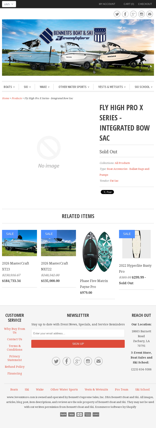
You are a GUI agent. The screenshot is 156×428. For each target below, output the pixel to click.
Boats (9, 87)
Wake (44, 87)
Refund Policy (15, 366)
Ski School (143, 87)
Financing (15, 373)
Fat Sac (114, 180)
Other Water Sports (73, 87)
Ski (27, 87)
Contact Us (14, 339)
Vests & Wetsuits (112, 87)
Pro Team (121, 389)
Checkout (145, 4)
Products (17, 98)
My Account (107, 4)
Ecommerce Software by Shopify (115, 406)
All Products (122, 163)
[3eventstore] (78, 48)
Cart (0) (129, 4)
